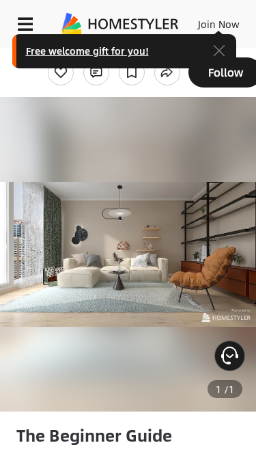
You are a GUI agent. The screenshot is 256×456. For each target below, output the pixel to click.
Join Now (219, 23)
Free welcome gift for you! (87, 50)
